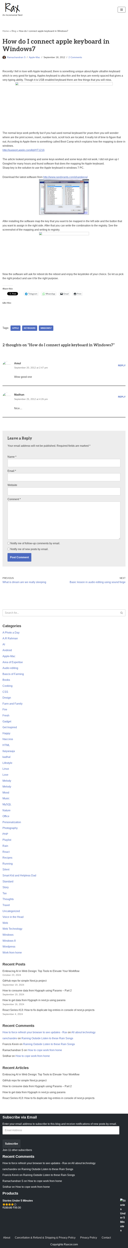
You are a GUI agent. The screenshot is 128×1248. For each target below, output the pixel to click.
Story (5, 887)
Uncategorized (11, 911)
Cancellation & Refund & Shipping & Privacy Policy (45, 1237)
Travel (6, 905)
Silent (5, 869)
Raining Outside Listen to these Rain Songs (47, 1038)
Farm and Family (12, 703)
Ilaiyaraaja (8, 751)
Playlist (6, 839)
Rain (5, 845)
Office (5, 816)
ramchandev (9, 1038)
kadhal (6, 757)
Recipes (7, 857)
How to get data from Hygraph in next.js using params (34, 1000)
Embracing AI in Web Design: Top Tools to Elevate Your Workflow (41, 971)
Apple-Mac (34, 57)
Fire (4, 709)
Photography (10, 828)
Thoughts (8, 899)
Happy (6, 733)
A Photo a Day (11, 632)
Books (6, 679)
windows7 (46, 328)
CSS (5, 691)
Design (6, 697)
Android (7, 650)
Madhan (19, 394)
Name (12, 456)
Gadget (6, 721)
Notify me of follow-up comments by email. (35, 543)
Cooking (7, 685)
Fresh (5, 715)
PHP (5, 834)
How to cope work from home (45, 1050)
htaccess (7, 739)
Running (7, 863)
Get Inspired (9, 727)
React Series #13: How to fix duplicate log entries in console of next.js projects (48, 1010)
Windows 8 (9, 940)
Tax (4, 893)
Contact (106, 1237)
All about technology (83, 1032)
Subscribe (11, 1143)
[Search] (122, 612)
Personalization (11, 822)
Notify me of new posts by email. (29, 549)
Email (12, 470)
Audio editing (10, 668)
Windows (8, 934)
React (6, 851)
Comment (14, 499)
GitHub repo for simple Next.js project (24, 980)
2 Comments (75, 57)
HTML (6, 745)
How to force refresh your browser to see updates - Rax (34, 1032)
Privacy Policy (88, 1237)
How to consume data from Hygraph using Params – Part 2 (37, 990)
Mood (5, 792)
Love (5, 774)
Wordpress (8, 946)
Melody (6, 780)
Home (5, 31)
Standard (7, 881)
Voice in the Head (13, 917)
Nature (6, 810)
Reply (122, 365)
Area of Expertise (12, 662)
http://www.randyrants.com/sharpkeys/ (65, 177)
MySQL (6, 804)
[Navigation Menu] (122, 9)
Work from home (12, 952)
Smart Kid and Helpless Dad (19, 875)
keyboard (30, 328)
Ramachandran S (16, 57)
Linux (5, 768)
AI (3, 644)
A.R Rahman (10, 638)
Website (12, 485)
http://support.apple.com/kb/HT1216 (23, 150)
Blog (14, 31)
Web (5, 923)
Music (6, 798)
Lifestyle (7, 763)
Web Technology (12, 928)
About (6, 1237)
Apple (15, 328)
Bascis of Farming (13, 674)
